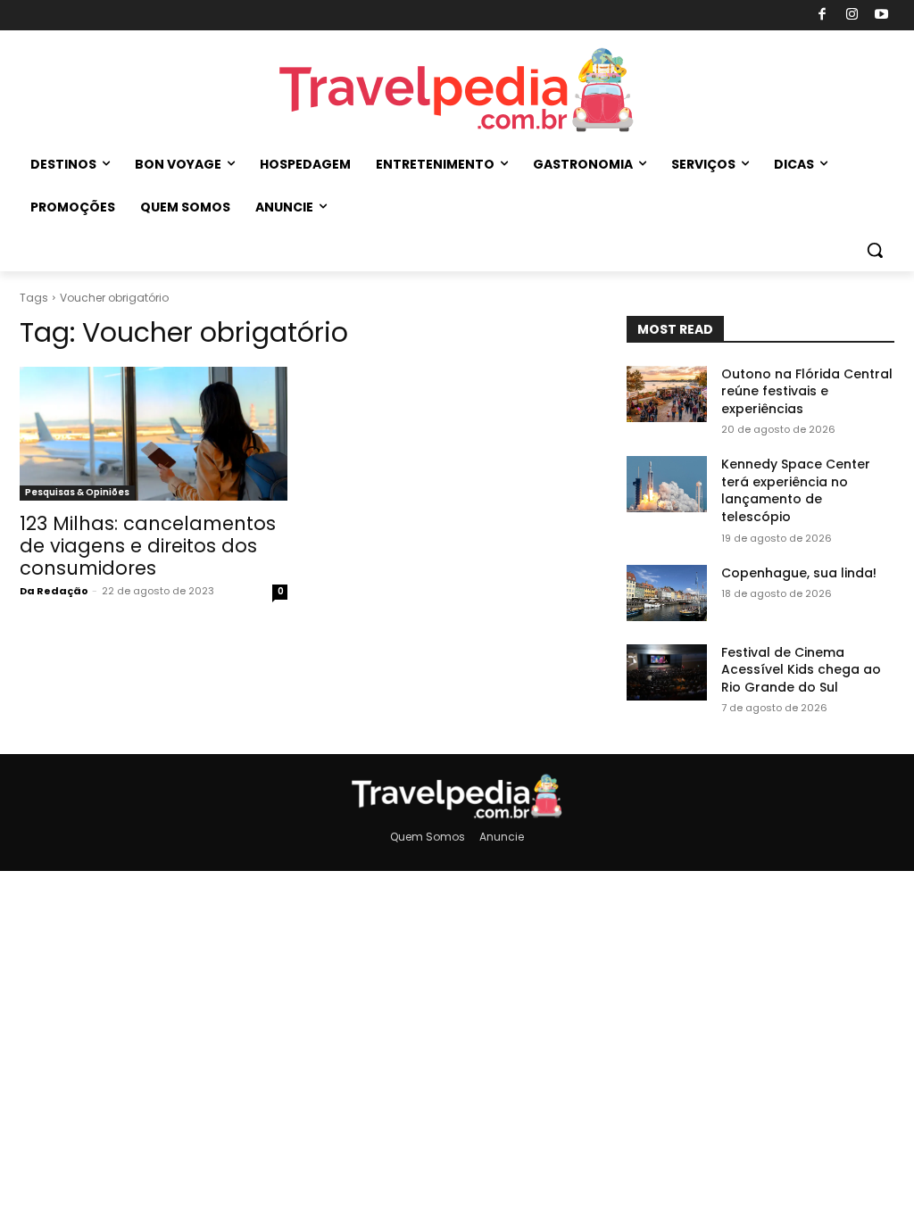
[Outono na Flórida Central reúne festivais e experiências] (667, 394)
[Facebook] (822, 16)
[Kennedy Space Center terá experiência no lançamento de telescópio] (667, 484)
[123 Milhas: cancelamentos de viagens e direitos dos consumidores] (153, 434)
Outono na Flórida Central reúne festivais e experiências (807, 391)
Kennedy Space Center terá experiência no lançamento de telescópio (795, 490)
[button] (874, 249)
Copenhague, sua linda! (799, 573)
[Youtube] (882, 16)
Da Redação (54, 591)
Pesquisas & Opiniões (77, 492)
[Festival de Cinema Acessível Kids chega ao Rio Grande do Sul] (667, 672)
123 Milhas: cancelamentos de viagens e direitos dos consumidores (148, 545)
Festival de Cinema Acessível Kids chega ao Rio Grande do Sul (801, 669)
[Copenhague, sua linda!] (667, 593)
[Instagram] (852, 16)
